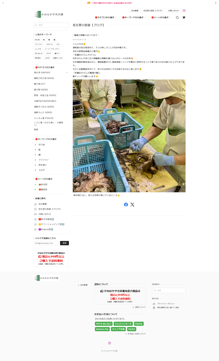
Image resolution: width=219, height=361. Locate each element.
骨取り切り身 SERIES (44, 78)
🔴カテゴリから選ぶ (104, 17)
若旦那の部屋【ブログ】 (153, 11)
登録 (64, 243)
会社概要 (134, 11)
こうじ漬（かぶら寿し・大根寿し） (48, 124)
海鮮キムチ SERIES (43, 112)
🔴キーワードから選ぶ (132, 17)
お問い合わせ (173, 11)
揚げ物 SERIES (41, 90)
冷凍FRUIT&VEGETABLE (45, 101)
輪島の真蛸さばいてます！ (86, 35)
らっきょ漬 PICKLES (43, 118)
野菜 (36, 130)
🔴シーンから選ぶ (159, 17)
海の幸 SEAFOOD (42, 72)
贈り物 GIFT (39, 84)
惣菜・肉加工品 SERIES (45, 95)
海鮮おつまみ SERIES (44, 107)
